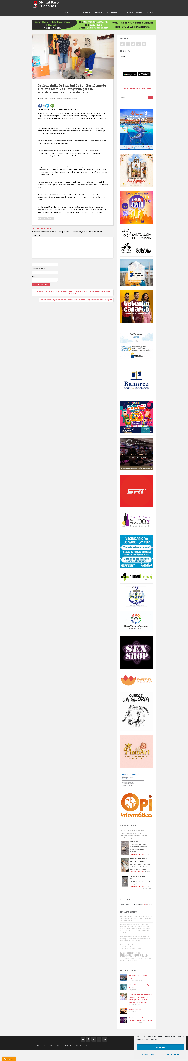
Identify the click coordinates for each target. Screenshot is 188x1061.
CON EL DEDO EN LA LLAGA (136, 88)
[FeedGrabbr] (136, 888)
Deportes (139, 12)
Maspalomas (42, 219)
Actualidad (86, 12)
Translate (149, 904)
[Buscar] (150, 97)
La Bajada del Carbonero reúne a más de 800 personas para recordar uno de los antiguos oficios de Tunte (136, 918)
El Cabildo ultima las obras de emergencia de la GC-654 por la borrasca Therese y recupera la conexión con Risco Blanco (136, 947)
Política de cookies (151, 1039)
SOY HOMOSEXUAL (136, 1009)
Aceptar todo (160, 1047)
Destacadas (99, 12)
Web (33, 276)
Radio (67, 12)
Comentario (36, 235)
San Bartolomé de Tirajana (68, 98)
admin (53, 98)
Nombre (35, 261)
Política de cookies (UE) (83, 1045)
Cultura (130, 12)
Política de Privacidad (63, 1045)
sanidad (50, 219)
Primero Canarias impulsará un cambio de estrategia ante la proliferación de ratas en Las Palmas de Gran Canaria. (135, 939)
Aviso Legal (48, 1045)
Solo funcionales (148, 1054)
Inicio (77, 12)
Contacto (149, 12)
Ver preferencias (173, 1054)
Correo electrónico (39, 269)
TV (61, 12)
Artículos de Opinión (114, 12)
